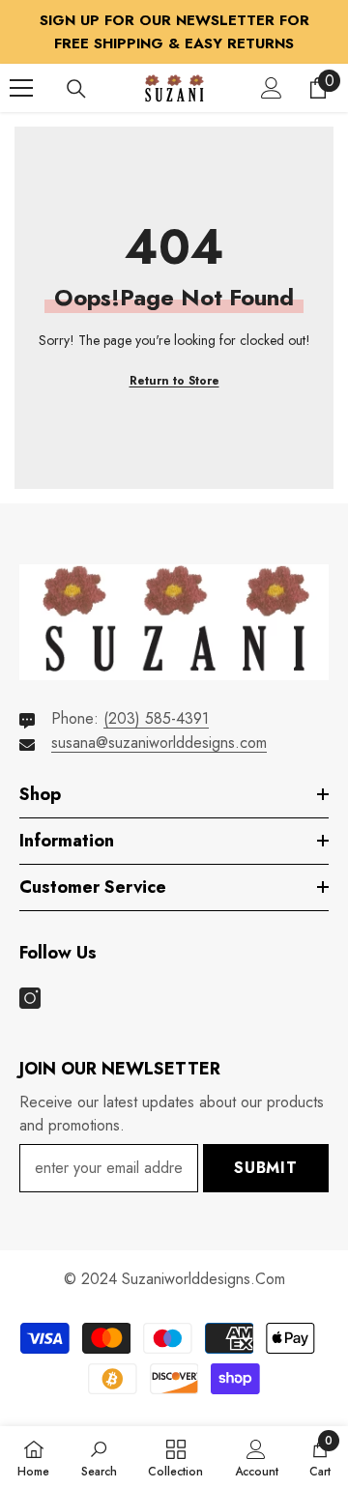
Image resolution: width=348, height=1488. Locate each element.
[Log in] (271, 88)
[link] (99, 1457)
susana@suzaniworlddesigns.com (159, 742)
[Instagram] (30, 998)
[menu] (21, 88)
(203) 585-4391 (156, 718)
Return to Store (174, 380)
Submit (266, 1168)
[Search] (76, 88)
